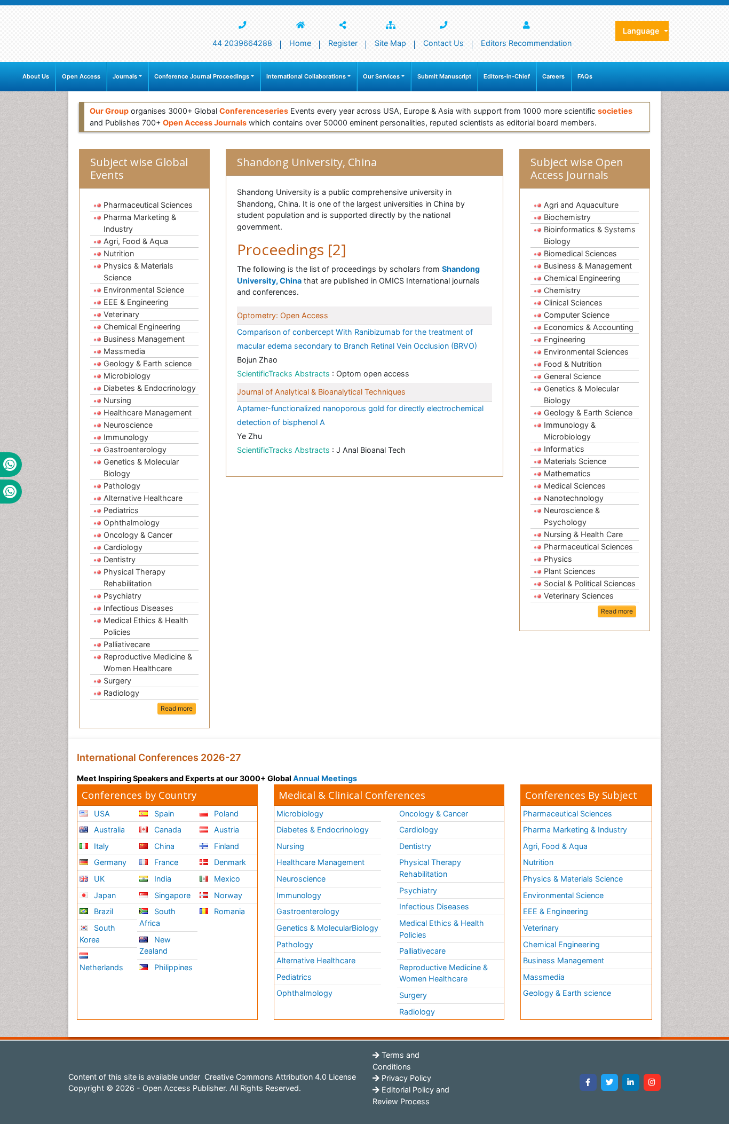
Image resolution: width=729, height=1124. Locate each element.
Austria (225, 829)
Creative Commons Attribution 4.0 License (279, 1076)
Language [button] (642, 30)
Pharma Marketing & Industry (140, 223)
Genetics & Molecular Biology (141, 467)
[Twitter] (609, 1082)
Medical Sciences (575, 485)
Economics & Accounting (588, 327)
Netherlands (101, 967)
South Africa (157, 917)
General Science (572, 376)
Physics (558, 558)
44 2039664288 (242, 43)
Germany (109, 862)
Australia (108, 829)
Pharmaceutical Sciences (148, 204)
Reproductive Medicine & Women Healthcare (148, 662)
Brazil (102, 911)
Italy (100, 846)
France (165, 862)
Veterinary (121, 314)
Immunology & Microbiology (570, 430)
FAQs (584, 76)
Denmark (229, 862)
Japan (104, 895)
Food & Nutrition (572, 363)
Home (300, 43)
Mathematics (567, 473)
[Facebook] (588, 1082)
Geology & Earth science (148, 363)
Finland (225, 846)
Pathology (122, 485)
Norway (227, 895)
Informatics (564, 448)
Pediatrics (121, 510)
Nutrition (119, 253)
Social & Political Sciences (590, 583)
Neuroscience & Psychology (572, 516)
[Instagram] (652, 1082)
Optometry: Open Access (282, 315)
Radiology (121, 692)
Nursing (117, 400)
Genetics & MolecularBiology (327, 927)
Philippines (172, 967)
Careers (553, 76)
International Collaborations (306, 76)
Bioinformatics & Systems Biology (590, 235)
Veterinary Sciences (579, 595)
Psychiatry (122, 595)
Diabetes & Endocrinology (150, 387)
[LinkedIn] (630, 1082)
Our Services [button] (381, 76)
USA (101, 813)
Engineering (564, 339)
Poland (225, 813)
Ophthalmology (132, 522)
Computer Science (576, 314)
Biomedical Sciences (580, 253)
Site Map (390, 43)
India (161, 878)
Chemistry (562, 290)
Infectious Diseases (138, 607)
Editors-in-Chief (507, 76)
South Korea (97, 933)
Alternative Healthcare (143, 497)
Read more (177, 708)
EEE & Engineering (136, 301)
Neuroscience (128, 424)
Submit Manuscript (444, 76)
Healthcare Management (148, 412)
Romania (228, 911)
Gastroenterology (135, 449)
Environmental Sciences (586, 351)
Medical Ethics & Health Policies (146, 626)
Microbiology (127, 375)
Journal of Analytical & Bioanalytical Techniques (321, 391)
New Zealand (154, 945)
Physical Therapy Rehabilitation (134, 577)
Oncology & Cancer (138, 534)
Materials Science (575, 461)
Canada (166, 829)
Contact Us (443, 43)
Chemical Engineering (142, 326)
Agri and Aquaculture (581, 204)
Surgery (117, 680)
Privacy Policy (405, 1077)
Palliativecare (127, 644)
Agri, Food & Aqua (136, 241)
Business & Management (588, 265)
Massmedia (124, 351)
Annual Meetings (325, 778)
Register (343, 43)
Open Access (81, 76)
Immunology (126, 437)
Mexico (226, 878)
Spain (163, 813)
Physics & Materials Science (138, 271)
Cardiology (123, 547)
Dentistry (120, 559)
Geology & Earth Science (588, 412)
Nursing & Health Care (583, 534)
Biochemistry (567, 217)
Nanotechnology (574, 497)
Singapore (171, 895)
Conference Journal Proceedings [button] (201, 76)
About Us (35, 76)
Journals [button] (125, 76)
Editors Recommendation (526, 43)
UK (98, 878)
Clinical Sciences (573, 302)
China (163, 846)
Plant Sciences (570, 571)
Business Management (144, 338)
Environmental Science (144, 289)
